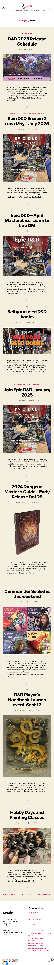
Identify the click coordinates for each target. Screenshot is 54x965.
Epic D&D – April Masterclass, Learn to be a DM (27, 220)
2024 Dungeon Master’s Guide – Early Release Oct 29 (27, 491)
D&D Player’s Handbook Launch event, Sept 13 (27, 699)
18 (34, 894)
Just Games (23, 49)
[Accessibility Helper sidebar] (52, 960)
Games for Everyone (27, 113)
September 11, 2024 (33, 602)
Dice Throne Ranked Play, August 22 (38, 930)
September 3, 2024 (34, 710)
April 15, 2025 (33, 129)
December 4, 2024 (34, 400)
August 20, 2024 (33, 823)
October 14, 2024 (33, 502)
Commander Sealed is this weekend (27, 594)
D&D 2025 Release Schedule (27, 41)
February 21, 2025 (33, 231)
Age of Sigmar (14, 807)
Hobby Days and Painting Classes (27, 815)
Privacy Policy (32, 924)
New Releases (29, 33)
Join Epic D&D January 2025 (27, 392)
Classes (13, 113)
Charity (17, 586)
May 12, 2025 (33, 49)
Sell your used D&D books (26, 314)
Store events (39, 113)
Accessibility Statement (35, 919)
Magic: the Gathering (32, 586)
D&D (22, 33)
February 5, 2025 (33, 322)
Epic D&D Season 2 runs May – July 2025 (27, 121)
